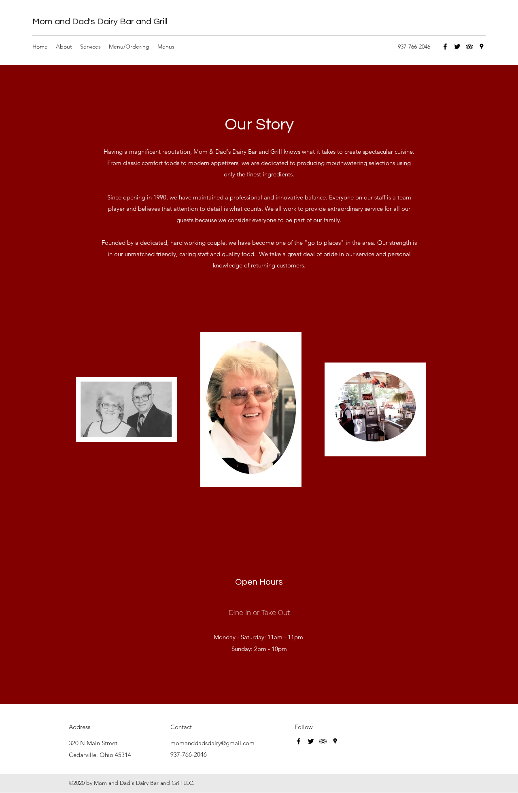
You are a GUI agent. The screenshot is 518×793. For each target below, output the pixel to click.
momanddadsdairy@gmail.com (212, 743)
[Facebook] (445, 46)
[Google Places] (482, 46)
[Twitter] (457, 46)
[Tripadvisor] (469, 46)
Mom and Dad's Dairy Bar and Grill (100, 21)
